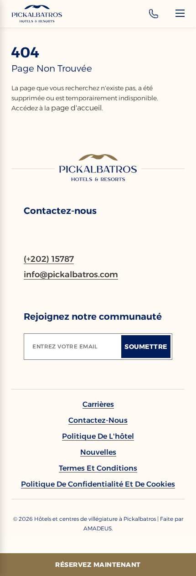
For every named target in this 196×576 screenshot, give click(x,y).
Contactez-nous (60, 210)
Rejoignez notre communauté (93, 316)
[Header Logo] (36, 13)
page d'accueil (76, 108)
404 (25, 52)
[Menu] (180, 13)
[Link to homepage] (98, 167)
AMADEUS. (98, 528)
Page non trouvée (51, 68)
